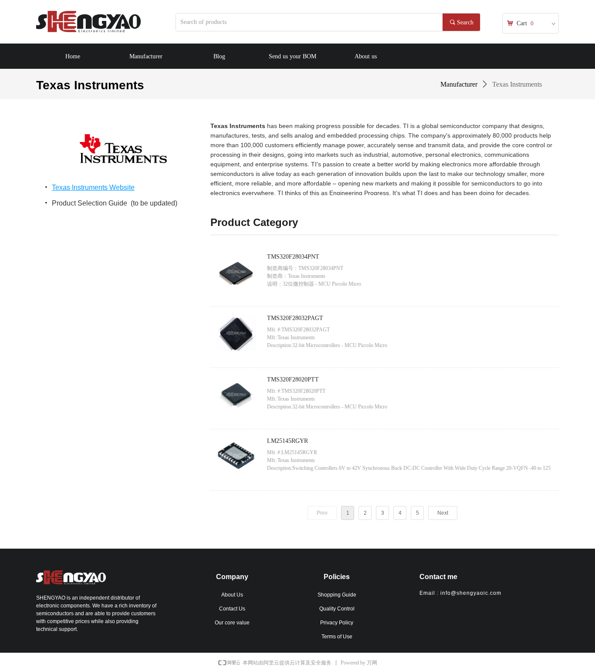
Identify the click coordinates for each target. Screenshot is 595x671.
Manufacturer (458, 84)
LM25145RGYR (287, 441)
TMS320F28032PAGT (295, 318)
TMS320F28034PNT (293, 256)
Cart (522, 23)
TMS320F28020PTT (293, 379)
